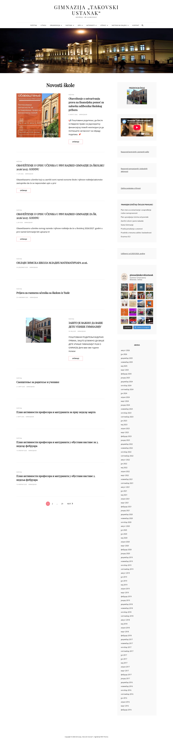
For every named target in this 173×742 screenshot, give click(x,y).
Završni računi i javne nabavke (132, 221)
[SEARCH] (142, 25)
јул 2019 (124, 577)
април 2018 (125, 628)
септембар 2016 (127, 694)
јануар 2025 (125, 378)
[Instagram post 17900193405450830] (132, 303)
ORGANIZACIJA (55, 25)
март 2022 (125, 475)
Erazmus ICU (125, 236)
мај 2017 (124, 663)
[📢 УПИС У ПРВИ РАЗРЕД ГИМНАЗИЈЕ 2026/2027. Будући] (141, 287)
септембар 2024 (127, 389)
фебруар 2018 (126, 635)
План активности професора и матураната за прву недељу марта (56, 412)
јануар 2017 (125, 678)
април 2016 (125, 702)
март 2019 (125, 592)
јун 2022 (124, 464)
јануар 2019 (125, 600)
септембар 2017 (127, 651)
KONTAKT (135, 25)
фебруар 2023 (126, 436)
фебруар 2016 (126, 710)
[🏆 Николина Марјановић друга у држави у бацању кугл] (149, 303)
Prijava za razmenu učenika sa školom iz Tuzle (43, 292)
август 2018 (125, 620)
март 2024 (125, 401)
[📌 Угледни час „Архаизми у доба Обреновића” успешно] (124, 295)
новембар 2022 (127, 448)
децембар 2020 (127, 514)
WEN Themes (104, 737)
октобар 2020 (126, 522)
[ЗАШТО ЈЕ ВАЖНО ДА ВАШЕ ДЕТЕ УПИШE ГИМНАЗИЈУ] (38, 330)
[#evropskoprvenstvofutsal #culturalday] (149, 320)
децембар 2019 (127, 557)
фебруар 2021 (126, 507)
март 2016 (125, 706)
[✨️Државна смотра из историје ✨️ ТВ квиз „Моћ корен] (132, 295)
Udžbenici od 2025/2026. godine (133, 254)
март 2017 (125, 671)
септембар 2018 (127, 616)
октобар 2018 (126, 612)
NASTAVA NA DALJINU (119, 25)
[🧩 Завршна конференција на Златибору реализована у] (132, 312)
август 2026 (125, 350)
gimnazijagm (83, 114)
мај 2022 (124, 467)
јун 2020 (124, 534)
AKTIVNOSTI (90, 25)
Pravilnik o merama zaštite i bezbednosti (136, 233)
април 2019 (125, 589)
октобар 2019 (126, 565)
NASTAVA (69, 25)
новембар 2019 (127, 561)
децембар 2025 (127, 358)
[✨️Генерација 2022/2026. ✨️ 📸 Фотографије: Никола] (141, 295)
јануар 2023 (125, 440)
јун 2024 (124, 393)
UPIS (79, 25)
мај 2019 (124, 585)
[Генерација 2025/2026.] (124, 303)
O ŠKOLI (43, 25)
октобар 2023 (126, 413)
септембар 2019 (127, 569)
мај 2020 (124, 538)
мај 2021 (124, 495)
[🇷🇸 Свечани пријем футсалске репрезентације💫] (141, 312)
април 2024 (125, 397)
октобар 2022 (126, 452)
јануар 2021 (125, 510)
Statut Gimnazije (127, 225)
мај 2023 (124, 424)
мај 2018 (124, 624)
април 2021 (125, 499)
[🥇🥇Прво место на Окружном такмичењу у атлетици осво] (141, 320)
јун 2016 (124, 698)
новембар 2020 (127, 518)
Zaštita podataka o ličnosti (131, 188)
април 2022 (125, 471)
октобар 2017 (126, 647)
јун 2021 (124, 491)
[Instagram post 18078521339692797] (124, 287)
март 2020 (125, 546)
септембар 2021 (127, 483)
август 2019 (125, 573)
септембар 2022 (127, 456)
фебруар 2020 (126, 549)
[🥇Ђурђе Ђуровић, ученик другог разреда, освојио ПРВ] (141, 303)
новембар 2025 (127, 362)
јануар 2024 (125, 405)
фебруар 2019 (126, 596)
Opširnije (77, 142)
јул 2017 (124, 655)
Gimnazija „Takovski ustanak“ (86, 10)
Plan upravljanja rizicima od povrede (134, 217)
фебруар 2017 (126, 674)
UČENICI (103, 25)
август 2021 (125, 487)
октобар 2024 (126, 385)
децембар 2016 (127, 682)
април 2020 (125, 542)
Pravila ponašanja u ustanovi (132, 229)
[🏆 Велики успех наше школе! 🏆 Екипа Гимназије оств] (132, 320)
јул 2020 (124, 530)
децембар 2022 (127, 444)
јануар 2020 (125, 553)
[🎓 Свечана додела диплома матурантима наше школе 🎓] (149, 287)
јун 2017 (124, 659)
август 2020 (125, 526)
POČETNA (33, 25)
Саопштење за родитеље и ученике (37, 382)
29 (62, 504)
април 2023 (125, 428)
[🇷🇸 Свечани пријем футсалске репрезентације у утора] (124, 320)
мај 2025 (124, 366)
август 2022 (125, 460)
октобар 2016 (126, 690)
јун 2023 (124, 421)
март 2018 (125, 632)
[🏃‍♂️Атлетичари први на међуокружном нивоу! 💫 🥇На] (149, 312)
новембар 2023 (127, 409)
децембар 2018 (127, 604)
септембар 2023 (127, 417)
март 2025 (125, 370)
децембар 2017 (127, 639)
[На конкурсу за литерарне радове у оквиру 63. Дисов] (149, 295)
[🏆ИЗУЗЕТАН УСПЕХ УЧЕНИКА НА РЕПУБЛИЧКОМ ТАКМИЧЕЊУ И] (124, 312)
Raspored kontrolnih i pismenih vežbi (135, 152)
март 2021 (125, 503)
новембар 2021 (127, 479)
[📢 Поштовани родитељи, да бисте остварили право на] (132, 287)
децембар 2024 (127, 382)
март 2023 (125, 432)
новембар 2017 (127, 643)
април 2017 (125, 667)
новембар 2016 (127, 686)
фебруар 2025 (126, 374)
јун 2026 (124, 354)
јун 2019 (124, 581)
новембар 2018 (127, 608)
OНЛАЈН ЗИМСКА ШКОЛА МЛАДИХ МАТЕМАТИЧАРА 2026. (52, 262)
